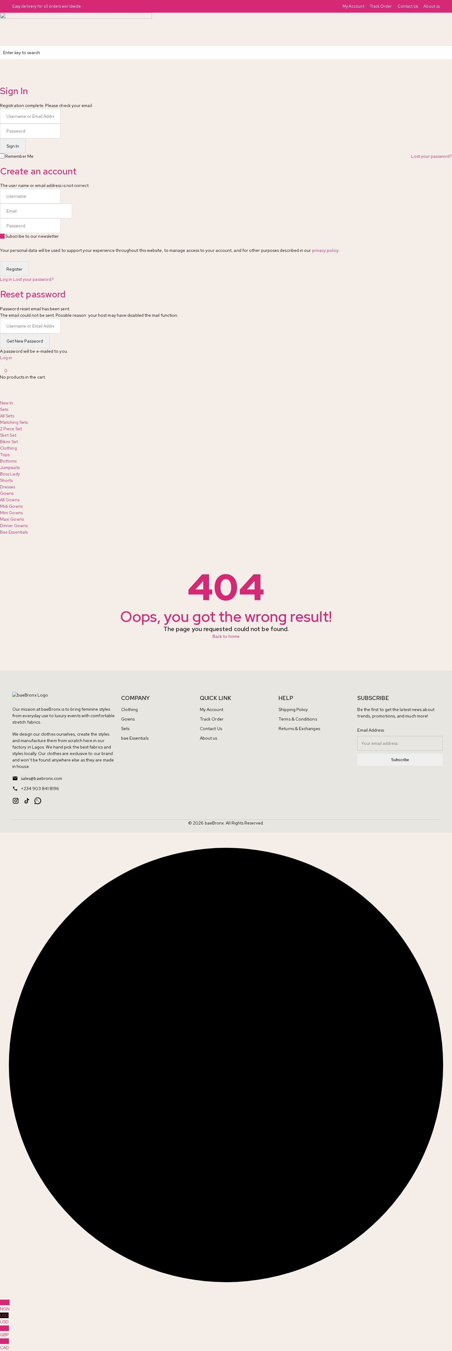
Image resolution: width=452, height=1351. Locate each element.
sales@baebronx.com (41, 778)
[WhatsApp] (37, 800)
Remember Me (19, 156)
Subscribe (400, 759)
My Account (353, 6)
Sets (125, 728)
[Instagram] (15, 800)
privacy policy (325, 250)
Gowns (128, 719)
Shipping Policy (293, 709)
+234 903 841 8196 (40, 788)
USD (4, 1319)
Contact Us (408, 6)
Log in (6, 279)
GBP (4, 1331)
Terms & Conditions (298, 719)
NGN (5, 1306)
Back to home (226, 636)
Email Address (370, 730)
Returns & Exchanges (299, 728)
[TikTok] (26, 800)
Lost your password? (431, 156)
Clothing (129, 709)
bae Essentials (135, 738)
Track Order (381, 6)
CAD (4, 1344)
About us (431, 6)
